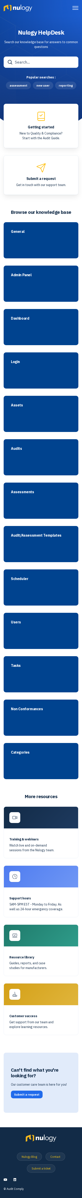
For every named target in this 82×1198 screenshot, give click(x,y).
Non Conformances (27, 709)
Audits (16, 448)
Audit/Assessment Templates (36, 535)
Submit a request (41, 179)
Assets (17, 405)
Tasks (16, 665)
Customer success (23, 1016)
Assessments (22, 492)
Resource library (21, 957)
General (17, 231)
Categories (20, 752)
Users (16, 622)
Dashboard (20, 318)
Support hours (20, 898)
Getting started (41, 127)
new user (43, 85)
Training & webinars (23, 839)
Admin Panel (21, 275)
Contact (55, 1156)
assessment (18, 85)
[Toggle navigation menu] (75, 8)
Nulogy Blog (29, 1156)
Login (15, 362)
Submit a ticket (41, 1168)
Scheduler (19, 579)
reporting (66, 85)
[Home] (18, 8)
